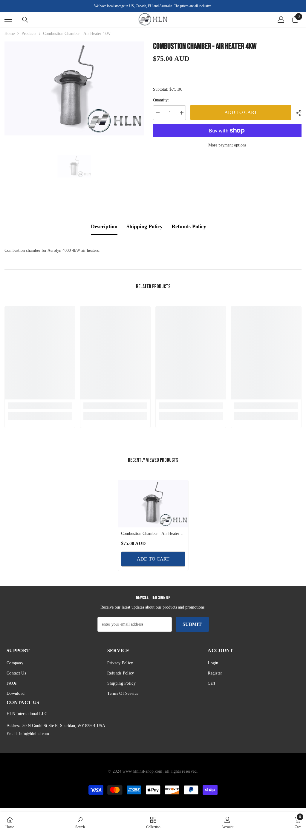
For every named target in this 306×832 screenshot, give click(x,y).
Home (9, 33)
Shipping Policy (144, 226)
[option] (74, 88)
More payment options (227, 145)
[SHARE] (296, 113)
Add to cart (240, 112)
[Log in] (281, 19)
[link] (40, 405)
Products (29, 33)
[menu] (8, 19)
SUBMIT (192, 624)
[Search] (25, 19)
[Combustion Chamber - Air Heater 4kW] (153, 503)
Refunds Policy (189, 226)
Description (104, 226)
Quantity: (161, 100)
